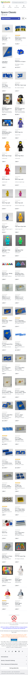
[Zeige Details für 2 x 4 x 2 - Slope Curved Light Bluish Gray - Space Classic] (7, 475)
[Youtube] (15, 651)
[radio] (23, 18)
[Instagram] (9, 651)
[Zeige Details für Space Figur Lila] (20, 122)
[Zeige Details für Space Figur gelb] (7, 193)
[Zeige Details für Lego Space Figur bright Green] (20, 240)
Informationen (4, 656)
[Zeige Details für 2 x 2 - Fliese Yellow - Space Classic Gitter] (20, 499)
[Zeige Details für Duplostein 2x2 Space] (20, 52)
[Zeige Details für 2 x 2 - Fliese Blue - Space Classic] (7, 358)
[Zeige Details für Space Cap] (7, 523)
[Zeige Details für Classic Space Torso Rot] (7, 593)
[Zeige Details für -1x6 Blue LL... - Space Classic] (20, 334)
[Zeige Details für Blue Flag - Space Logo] (20, 75)
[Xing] (22, 651)
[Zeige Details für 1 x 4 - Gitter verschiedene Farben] (7, 452)
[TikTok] (12, 651)
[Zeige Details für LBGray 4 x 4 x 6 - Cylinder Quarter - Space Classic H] (20, 287)
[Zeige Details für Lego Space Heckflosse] (7, 52)
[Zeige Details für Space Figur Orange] (7, 146)
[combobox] (19, 2)
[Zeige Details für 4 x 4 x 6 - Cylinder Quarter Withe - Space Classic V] (7, 381)
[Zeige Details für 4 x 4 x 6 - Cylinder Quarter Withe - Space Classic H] (20, 381)
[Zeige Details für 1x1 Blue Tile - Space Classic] (20, 475)
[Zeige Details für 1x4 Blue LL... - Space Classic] (7, 428)
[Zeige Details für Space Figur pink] (20, 193)
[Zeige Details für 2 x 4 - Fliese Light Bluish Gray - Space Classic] (20, 428)
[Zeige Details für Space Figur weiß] (20, 169)
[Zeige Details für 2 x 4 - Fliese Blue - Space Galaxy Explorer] (20, 311)
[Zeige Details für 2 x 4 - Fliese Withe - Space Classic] (20, 358)
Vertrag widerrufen (14, 668)
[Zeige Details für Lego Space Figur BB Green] (7, 240)
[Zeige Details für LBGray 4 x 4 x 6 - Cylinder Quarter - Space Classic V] (7, 287)
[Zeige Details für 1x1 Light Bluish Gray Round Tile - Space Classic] (7, 499)
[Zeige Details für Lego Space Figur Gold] (20, 216)
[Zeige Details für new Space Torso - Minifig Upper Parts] (20, 264)
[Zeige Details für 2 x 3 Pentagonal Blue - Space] (7, 334)
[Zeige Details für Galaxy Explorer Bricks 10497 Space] (20, 28)
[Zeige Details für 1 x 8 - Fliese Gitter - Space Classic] (20, 523)
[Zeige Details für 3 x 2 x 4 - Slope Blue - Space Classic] (7, 405)
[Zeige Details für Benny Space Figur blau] (7, 216)
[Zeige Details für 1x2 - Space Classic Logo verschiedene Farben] (20, 452)
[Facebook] (5, 651)
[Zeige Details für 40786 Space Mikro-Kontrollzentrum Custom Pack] (7, 122)
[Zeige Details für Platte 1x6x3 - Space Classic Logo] (7, 311)
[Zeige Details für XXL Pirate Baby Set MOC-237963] (20, 99)
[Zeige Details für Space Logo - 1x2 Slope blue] (7, 28)
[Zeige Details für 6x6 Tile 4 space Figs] (20, 546)
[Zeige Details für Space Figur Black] (20, 146)
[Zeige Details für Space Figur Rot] (7, 169)
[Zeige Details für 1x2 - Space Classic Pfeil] (7, 75)
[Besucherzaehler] (14, 639)
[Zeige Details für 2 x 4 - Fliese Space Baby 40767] (7, 570)
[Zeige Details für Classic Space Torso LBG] (20, 593)
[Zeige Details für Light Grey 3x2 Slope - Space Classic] (7, 546)
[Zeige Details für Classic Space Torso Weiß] (20, 570)
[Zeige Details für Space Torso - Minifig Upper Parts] (7, 264)
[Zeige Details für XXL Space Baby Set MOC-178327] (7, 99)
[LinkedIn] (19, 651)
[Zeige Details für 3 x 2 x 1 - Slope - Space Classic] (20, 405)
